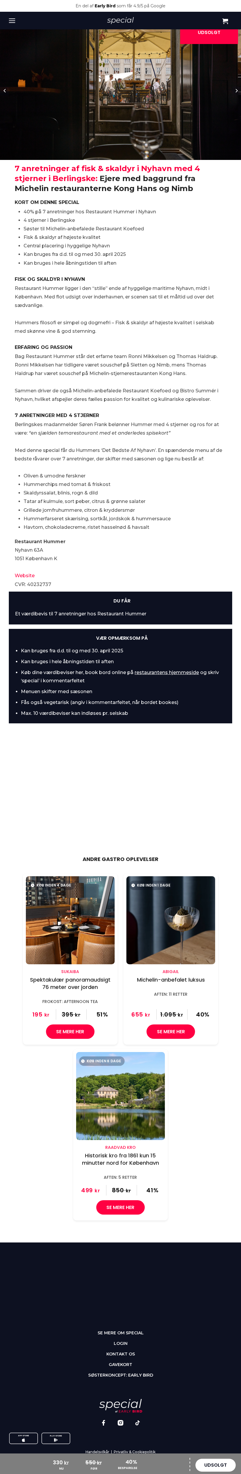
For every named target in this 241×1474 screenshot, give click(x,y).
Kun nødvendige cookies (44, 808)
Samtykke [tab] (42, 677)
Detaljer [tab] (121, 677)
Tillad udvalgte (120, 808)
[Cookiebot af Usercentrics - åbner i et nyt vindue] (208, 660)
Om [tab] (199, 677)
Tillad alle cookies (197, 808)
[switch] (91, 784)
